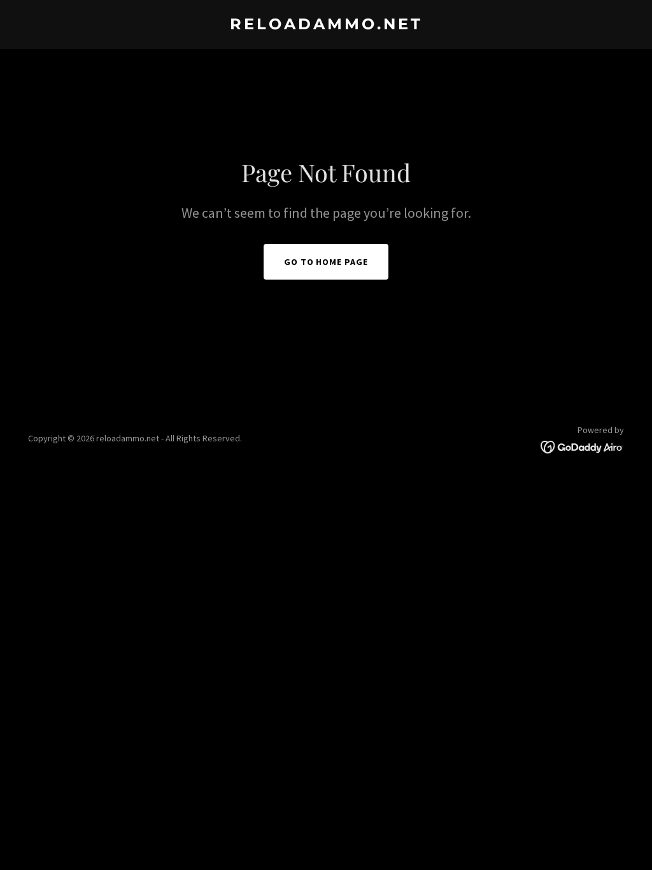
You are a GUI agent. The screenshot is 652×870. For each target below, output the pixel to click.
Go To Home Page (326, 261)
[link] (326, 25)
